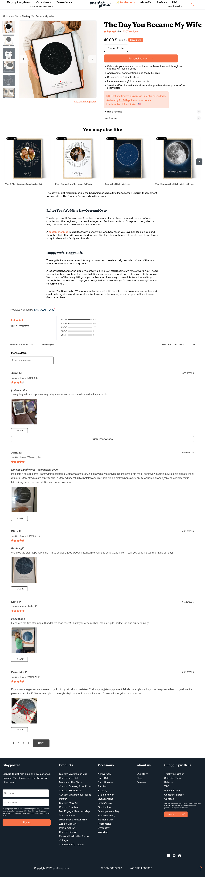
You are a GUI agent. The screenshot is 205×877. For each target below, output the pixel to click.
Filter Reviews (18, 353)
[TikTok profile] (181, 856)
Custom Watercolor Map (73, 774)
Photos (48, 344)
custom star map (58, 232)
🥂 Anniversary (125, 2)
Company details (174, 794)
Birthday (102, 790)
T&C (166, 786)
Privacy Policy (17, 813)
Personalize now (138, 58)
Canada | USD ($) (176, 814)
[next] (199, 161)
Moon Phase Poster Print (73, 819)
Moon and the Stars (70, 782)
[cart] (197, 4)
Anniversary (104, 774)
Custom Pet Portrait (70, 790)
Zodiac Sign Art (67, 823)
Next (92, 59)
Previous (23, 59)
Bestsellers (63, 2)
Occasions (42, 2)
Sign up (26, 822)
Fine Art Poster (116, 48)
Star (17, 16)
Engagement (105, 798)
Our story (142, 774)
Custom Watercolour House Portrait (75, 796)
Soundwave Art (67, 815)
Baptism (102, 786)
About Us (146, 2)
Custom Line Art (68, 832)
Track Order (174, 6)
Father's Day (105, 803)
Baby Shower (105, 782)
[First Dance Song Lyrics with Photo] (77, 180)
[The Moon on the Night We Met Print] (177, 180)
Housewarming (106, 815)
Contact (169, 798)
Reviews (162, 2)
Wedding (103, 832)
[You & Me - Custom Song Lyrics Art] (27, 180)
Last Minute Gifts (40, 6)
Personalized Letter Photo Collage (74, 838)
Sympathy (104, 828)
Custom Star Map (69, 807)
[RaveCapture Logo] (44, 310)
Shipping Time (172, 778)
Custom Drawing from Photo (75, 786)
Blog (139, 778)
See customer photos (85, 101)
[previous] (6, 161)
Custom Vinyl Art (68, 778)
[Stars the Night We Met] (127, 180)
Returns (168, 782)
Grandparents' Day (108, 811)
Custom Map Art (68, 803)
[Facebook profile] (170, 856)
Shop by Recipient (18, 2)
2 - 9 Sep (124, 100)
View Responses (102, 439)
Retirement (104, 823)
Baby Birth (103, 778)
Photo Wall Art (67, 828)
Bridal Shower (106, 794)
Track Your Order (174, 774)
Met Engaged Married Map (74, 811)
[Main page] (100, 4)
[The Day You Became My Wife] (57, 59)
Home (9, 16)
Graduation (104, 807)
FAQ (174, 2)
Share (20, 431)
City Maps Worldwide (71, 844)
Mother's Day (105, 819)
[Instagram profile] (175, 856)
